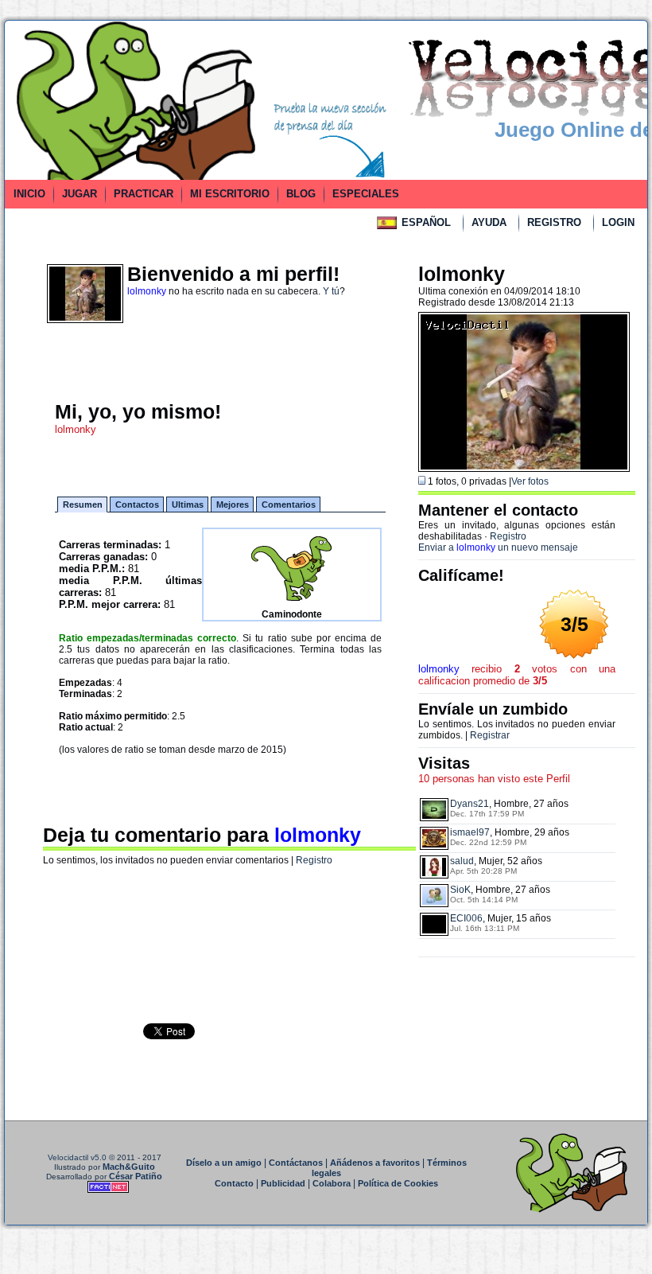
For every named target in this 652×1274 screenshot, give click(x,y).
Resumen (83, 504)
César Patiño (135, 1176)
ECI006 (466, 918)
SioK (460, 889)
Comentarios (289, 504)
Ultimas (188, 504)
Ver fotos (530, 481)
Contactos (137, 504)
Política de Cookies (398, 1183)
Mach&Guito (129, 1166)
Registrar (490, 735)
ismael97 (470, 832)
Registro (314, 860)
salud (462, 861)
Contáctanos (296, 1162)
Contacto (234, 1183)
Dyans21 (469, 803)
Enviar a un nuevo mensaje (498, 547)
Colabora (331, 1183)
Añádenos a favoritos (375, 1162)
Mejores (232, 504)
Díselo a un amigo (224, 1162)
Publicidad (283, 1183)
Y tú (331, 291)
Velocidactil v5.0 (77, 1157)
